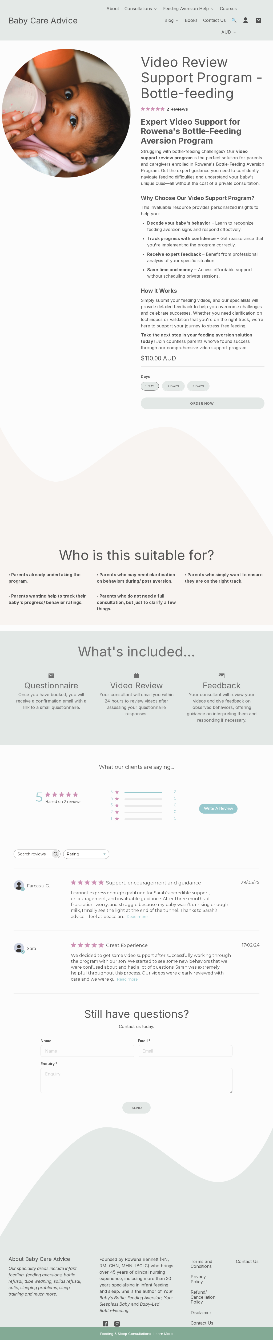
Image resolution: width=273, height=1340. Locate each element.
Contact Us (202, 1323)
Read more (137, 916)
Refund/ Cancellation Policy (203, 1297)
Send (136, 1108)
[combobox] (86, 854)
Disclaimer (201, 1312)
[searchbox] (32, 854)
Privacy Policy (198, 1279)
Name (46, 1041)
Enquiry (49, 1064)
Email (144, 1041)
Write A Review (218, 808)
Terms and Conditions (201, 1264)
